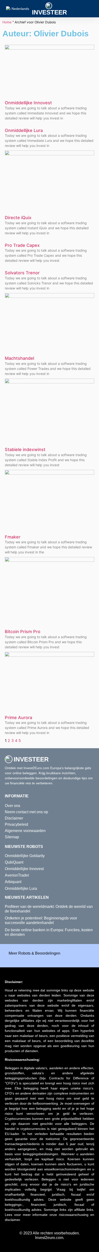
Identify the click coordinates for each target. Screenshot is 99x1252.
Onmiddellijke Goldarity (25, 856)
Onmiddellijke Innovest (28, 102)
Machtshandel (19, 358)
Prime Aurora (18, 717)
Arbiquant (13, 882)
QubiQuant (14, 862)
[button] (92, 9)
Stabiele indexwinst (25, 449)
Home (7, 22)
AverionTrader (17, 875)
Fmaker (12, 536)
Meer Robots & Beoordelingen (34, 953)
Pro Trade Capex (22, 245)
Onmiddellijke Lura (24, 130)
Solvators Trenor (22, 272)
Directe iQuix (18, 217)
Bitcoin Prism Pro (22, 631)
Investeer (49, 12)
